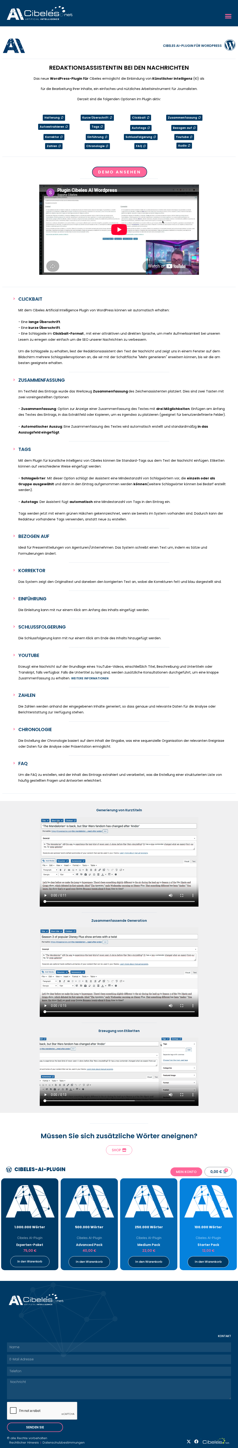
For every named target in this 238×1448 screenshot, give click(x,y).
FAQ (23, 763)
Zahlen (26, 695)
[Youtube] (14, 655)
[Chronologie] (14, 729)
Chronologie (35, 729)
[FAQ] (14, 763)
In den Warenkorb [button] (29, 1261)
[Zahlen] (14, 695)
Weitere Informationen (90, 678)
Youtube (28, 655)
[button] (228, 16)
